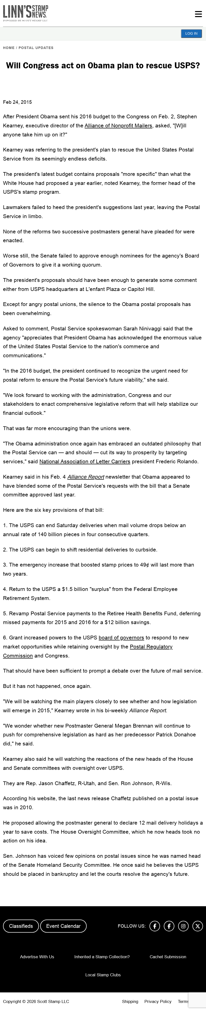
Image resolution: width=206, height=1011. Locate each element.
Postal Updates (36, 48)
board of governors (121, 637)
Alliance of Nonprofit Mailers (118, 125)
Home (9, 48)
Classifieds (21, 926)
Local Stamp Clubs (103, 975)
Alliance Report (85, 477)
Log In (191, 33)
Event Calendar (63, 926)
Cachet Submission (168, 956)
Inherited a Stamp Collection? (102, 956)
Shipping (130, 1001)
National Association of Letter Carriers (84, 461)
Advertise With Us (37, 956)
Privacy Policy (158, 1001)
